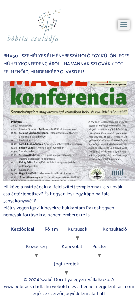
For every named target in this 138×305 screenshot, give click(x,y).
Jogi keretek (66, 264)
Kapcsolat (72, 247)
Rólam (51, 229)
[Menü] (124, 25)
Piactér (99, 247)
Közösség (36, 247)
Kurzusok (77, 229)
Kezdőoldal (22, 229)
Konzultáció (114, 229)
